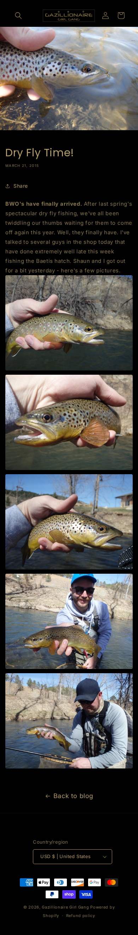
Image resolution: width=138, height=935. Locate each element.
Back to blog (73, 796)
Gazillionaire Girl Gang (65, 907)
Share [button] (20, 186)
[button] (18, 15)
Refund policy (80, 915)
